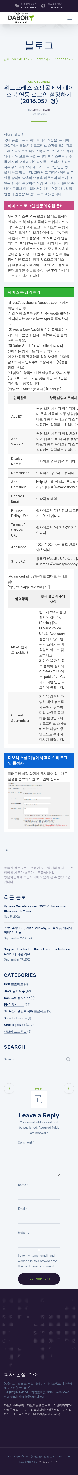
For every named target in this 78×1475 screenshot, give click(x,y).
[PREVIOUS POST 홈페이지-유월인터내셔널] (9, 1088)
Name (23, 1185)
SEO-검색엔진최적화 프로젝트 (25, 1011)
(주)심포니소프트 (48, 1461)
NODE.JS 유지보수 (17, 998)
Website (23, 1232)
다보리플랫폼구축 (38, 1405)
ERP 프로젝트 (13, 984)
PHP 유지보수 (14, 1005)
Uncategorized (39, 81)
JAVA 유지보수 (14, 991)
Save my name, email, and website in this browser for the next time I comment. (37, 1261)
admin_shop (41, 110)
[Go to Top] (70, 1466)
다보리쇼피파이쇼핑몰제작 (42, 1410)
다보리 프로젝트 (15, 1032)
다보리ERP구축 (14, 1405)
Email (23, 1209)
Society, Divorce (15, 1018)
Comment (26, 1142)
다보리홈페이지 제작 (46, 1414)
